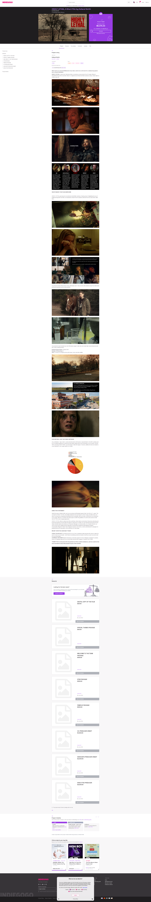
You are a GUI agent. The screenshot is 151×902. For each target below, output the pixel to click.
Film (53, 63)
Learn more (76, 828)
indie (73, 63)
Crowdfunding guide (87, 819)
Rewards (4, 53)
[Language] (134, 2)
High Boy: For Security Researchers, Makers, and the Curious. (75, 864)
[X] (40, 884)
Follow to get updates (56, 829)
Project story (4, 51)
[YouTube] (42, 884)
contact (57, 58)
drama (69, 63)
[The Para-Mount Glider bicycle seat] (92, 851)
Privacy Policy (41, 898)
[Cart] (137, 2)
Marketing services (108, 881)
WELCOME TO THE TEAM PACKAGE (11, 59)
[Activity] (139, 2)
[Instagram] (44, 884)
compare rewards (59, 593)
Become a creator (108, 882)
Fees (106, 879)
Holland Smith (56, 10)
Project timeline (5, 71)
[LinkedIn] (46, 884)
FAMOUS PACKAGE (7, 62)
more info (54, 58)
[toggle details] (66, 870)
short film (77, 63)
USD (129, 2)
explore (80, 842)
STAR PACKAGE (7, 60)
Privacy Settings (56, 898)
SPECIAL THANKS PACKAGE (9, 57)
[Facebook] (38, 884)
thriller (82, 63)
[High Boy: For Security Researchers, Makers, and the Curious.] (75, 851)
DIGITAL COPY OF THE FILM (9, 55)
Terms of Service (48, 898)
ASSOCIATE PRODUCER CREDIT (10, 66)
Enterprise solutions (109, 884)
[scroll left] (96, 817)
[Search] (68, 2)
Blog (94, 882)
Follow (101, 31)
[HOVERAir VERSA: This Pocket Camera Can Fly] (59, 851)
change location (81, 5)
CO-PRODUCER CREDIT (8, 64)
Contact (94, 879)
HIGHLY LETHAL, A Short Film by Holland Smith (71, 9)
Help (80, 819)
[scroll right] (98, 817)
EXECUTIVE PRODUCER (8, 68)
